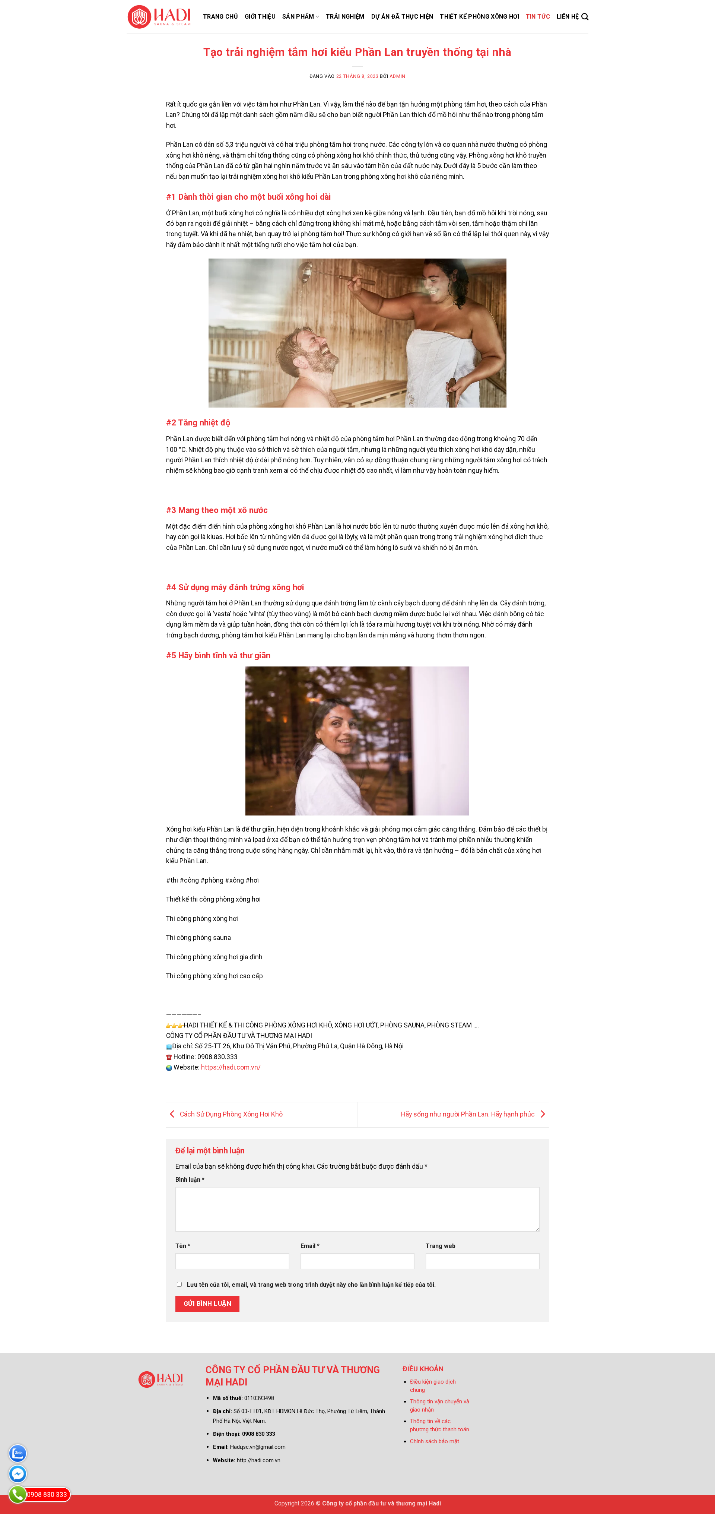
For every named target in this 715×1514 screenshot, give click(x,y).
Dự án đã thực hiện (402, 16)
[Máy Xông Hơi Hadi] (159, 16)
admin (398, 76)
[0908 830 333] (17, 1494)
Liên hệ (568, 16)
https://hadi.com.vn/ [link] (231, 1067)
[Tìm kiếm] (584, 17)
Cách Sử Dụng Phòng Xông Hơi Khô (230, 1114)
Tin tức (538, 16)
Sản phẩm (298, 16)
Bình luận (189, 1179)
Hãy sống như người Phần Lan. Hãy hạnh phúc (468, 1114)
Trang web (440, 1245)
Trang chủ (220, 16)
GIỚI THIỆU (260, 16)
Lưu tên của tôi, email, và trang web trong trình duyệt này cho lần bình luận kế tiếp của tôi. (311, 1284)
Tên (182, 1245)
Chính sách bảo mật (434, 1441)
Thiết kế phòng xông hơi (479, 16)
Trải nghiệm (345, 16)
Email (310, 1245)
